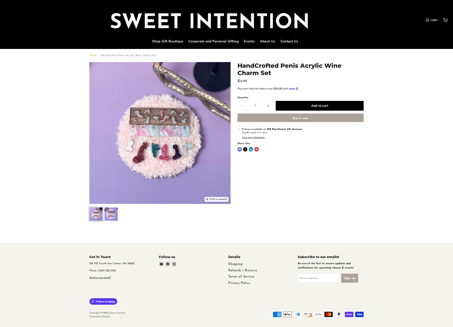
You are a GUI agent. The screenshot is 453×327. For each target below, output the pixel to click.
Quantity (242, 97)
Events (249, 42)
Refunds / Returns (242, 270)
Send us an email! (100, 277)
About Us (267, 42)
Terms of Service (241, 276)
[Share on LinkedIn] (251, 149)
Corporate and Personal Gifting (213, 42)
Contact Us (289, 42)
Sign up (349, 278)
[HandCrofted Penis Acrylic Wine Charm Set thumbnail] (96, 214)
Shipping (235, 264)
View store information (253, 137)
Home (93, 55)
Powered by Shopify (99, 316)
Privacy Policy (239, 283)
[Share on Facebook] (239, 149)
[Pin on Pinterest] (256, 149)
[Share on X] (245, 149)
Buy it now (300, 118)
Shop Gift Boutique (167, 42)
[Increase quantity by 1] (268, 106)
